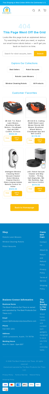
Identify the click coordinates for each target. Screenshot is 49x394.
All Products (38, 83)
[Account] (39, 10)
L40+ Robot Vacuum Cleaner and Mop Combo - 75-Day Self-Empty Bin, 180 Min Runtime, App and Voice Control (36, 177)
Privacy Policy (8, 375)
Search (40, 54)
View (7, 138)
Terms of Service (21, 375)
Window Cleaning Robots (16, 83)
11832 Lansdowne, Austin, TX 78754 (18, 337)
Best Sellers (15, 69)
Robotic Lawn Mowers (24, 76)
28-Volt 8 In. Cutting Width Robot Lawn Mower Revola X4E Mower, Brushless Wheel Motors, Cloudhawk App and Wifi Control (36, 127)
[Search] (33, 10)
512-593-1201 (9, 329)
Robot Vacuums (32, 69)
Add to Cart (17, 138)
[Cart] (44, 10)
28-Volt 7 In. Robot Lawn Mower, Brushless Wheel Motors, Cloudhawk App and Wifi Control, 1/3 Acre (13, 126)
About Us (44, 250)
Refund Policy (35, 375)
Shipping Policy (8, 379)
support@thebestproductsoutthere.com (19, 321)
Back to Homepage (24, 207)
